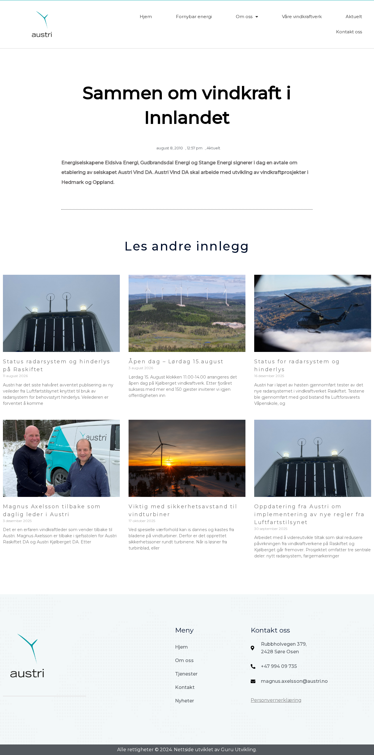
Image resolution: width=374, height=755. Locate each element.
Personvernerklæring (276, 700)
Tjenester (186, 674)
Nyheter (184, 701)
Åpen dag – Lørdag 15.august (176, 361)
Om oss (244, 16)
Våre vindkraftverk (302, 16)
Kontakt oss (349, 31)
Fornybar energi (194, 16)
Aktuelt (354, 16)
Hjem (146, 16)
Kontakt (185, 687)
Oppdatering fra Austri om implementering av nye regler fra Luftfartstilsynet (309, 514)
